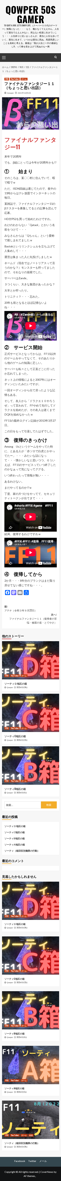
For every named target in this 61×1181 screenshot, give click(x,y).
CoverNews (46, 1171)
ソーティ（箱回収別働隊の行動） (22, 850)
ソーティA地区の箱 (14, 844)
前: (20, 608)
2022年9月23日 (22, 740)
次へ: (33, 618)
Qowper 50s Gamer (30, 14)
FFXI (6, 79)
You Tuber (15, 79)
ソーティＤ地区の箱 (15, 683)
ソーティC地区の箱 (15, 736)
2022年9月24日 (22, 687)
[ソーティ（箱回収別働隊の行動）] (30, 1120)
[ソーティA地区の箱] (30, 1065)
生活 (31, 1135)
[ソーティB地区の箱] (30, 765)
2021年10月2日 (24, 93)
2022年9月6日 (22, 792)
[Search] (56, 57)
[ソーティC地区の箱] (30, 713)
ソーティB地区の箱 (15, 789)
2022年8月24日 (22, 1146)
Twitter (32, 1160)
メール (43, 1160)
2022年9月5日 (22, 1092)
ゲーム (24, 79)
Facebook (19, 1160)
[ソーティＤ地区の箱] (30, 660)
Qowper (10, 93)
